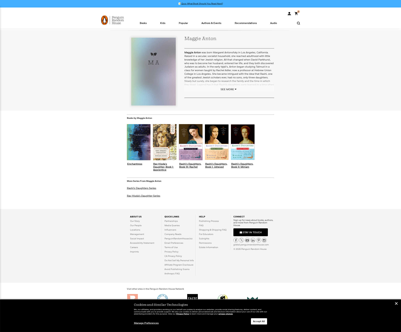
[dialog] (200, 315)
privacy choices (226, 314)
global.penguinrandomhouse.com (251, 244)
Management (137, 234)
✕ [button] (396, 303)
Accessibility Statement (142, 242)
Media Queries (172, 225)
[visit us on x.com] (241, 240)
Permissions (205, 242)
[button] (143, 23)
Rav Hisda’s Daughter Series (143, 196)
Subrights (204, 238)
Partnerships (171, 221)
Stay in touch (252, 232)
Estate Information (208, 247)
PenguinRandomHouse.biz (178, 238)
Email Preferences (173, 242)
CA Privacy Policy (173, 256)
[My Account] (289, 12)
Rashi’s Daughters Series (141, 188)
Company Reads (172, 234)
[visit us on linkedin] (252, 240)
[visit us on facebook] (235, 240)
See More (227, 89)
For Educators (206, 234)
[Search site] (298, 23)
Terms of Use (171, 247)
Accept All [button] (259, 321)
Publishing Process (209, 221)
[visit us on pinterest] (258, 240)
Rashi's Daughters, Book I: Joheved (216, 165)
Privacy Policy (171, 251)
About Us (136, 216)
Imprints (134, 251)
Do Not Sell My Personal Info (179, 260)
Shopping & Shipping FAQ (213, 229)
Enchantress (134, 164)
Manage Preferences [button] (146, 323)
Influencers (170, 229)
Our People (136, 225)
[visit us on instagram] (264, 240)
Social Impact (137, 238)
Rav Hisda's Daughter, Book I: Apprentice (163, 167)
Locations (135, 229)
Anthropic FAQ (172, 273)
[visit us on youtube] (247, 240)
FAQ (201, 225)
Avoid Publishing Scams (177, 269)
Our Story (135, 221)
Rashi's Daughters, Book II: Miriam (242, 165)
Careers (134, 247)
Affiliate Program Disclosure (178, 264)
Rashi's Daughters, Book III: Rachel (190, 165)
